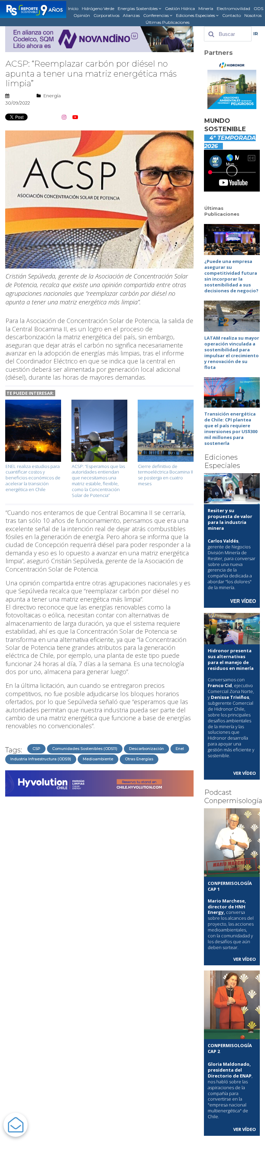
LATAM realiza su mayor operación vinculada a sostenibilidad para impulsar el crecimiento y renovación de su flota (231, 352)
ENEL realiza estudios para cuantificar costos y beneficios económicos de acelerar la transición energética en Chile (33, 478)
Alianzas (131, 15)
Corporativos (106, 15)
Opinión (81, 15)
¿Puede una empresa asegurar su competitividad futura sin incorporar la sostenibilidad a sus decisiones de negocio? (231, 275)
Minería (205, 8)
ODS (258, 8)
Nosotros (253, 15)
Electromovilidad (233, 8)
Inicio (73, 8)
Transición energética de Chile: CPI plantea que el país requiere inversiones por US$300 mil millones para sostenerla (230, 428)
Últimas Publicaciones (167, 22)
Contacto (231, 15)
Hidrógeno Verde (98, 8)
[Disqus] (99, 886)
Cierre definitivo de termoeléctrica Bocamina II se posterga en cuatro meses (165, 475)
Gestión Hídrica (180, 8)
